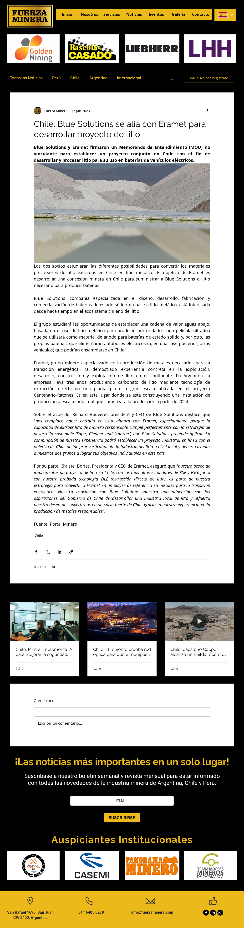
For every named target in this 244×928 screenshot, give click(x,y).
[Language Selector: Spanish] (225, 15)
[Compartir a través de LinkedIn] (59, 552)
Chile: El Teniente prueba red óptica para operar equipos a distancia (122, 652)
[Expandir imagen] (128, 213)
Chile (75, 78)
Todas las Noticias (26, 78)
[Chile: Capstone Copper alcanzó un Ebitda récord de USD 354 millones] (199, 621)
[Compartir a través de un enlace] (71, 552)
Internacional (129, 78)
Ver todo (227, 593)
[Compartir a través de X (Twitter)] (48, 552)
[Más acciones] (207, 110)
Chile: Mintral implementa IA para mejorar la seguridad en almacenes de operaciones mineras (44, 652)
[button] (172, 78)
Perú (56, 78)
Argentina (98, 78)
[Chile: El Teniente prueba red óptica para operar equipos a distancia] (122, 621)
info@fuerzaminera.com (152, 912)
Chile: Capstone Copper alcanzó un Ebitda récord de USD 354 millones (198, 652)
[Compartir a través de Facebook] (36, 552)
